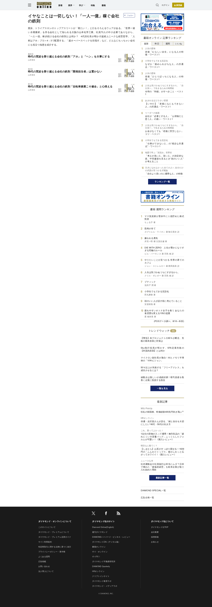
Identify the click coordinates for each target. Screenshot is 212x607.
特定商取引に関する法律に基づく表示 (54, 546)
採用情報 (155, 536)
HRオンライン (98, 571)
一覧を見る (162, 388)
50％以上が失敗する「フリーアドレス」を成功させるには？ (162, 369)
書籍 (104, 5)
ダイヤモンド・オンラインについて (54, 521)
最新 (146, 43)
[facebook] (106, 513)
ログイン (165, 5)
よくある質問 (44, 556)
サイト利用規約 (45, 541)
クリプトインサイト (100, 576)
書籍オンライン (99, 546)
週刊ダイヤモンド (100, 532)
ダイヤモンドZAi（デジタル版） (106, 541)
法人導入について (46, 571)
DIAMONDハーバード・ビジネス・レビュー (111, 536)
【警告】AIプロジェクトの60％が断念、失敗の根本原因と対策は (162, 339)
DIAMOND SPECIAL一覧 (153, 490)
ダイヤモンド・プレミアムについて (53, 532)
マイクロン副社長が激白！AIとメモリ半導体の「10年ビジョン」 (162, 359)
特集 (93, 5)
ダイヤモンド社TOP (159, 527)
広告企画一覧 (147, 497)
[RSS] (118, 513)
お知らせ (155, 541)
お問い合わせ (44, 566)
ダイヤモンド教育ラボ (101, 581)
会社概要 (155, 532)
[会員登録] (178, 5)
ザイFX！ (96, 556)
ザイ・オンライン (100, 551)
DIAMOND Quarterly (101, 566)
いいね (178, 43)
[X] (93, 513)
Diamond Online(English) (103, 527)
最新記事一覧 (162, 477)
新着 (60, 5)
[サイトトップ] (44, 5)
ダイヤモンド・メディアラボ (104, 586)
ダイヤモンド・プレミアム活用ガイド (54, 536)
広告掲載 (42, 561)
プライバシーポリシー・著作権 (51, 551)
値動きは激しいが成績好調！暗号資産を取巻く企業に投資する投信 (162, 379)
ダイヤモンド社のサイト (103, 521)
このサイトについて (47, 527)
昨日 (157, 43)
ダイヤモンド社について (162, 521)
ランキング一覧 (162, 181)
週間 (168, 43)
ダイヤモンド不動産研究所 (103, 561)
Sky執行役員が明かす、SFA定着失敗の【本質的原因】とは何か (162, 349)
